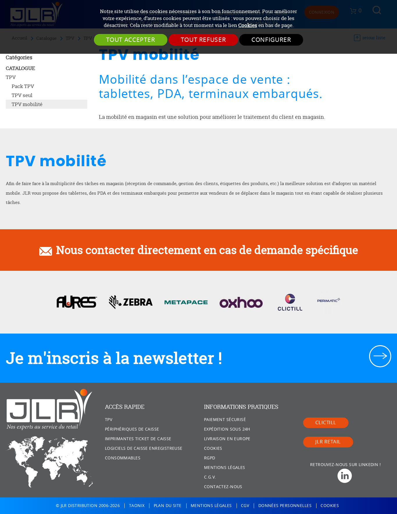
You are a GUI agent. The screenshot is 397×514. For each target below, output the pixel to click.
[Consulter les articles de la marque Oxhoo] (241, 302)
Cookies (247, 25)
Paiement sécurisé (225, 419)
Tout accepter (130, 39)
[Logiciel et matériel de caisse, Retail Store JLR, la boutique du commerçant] (49, 409)
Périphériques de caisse (132, 429)
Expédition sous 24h (227, 429)
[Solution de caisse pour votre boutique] (290, 302)
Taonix (136, 505)
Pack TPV (23, 86)
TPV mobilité (27, 104)
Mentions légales (224, 467)
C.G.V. (210, 477)
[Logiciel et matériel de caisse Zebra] (131, 302)
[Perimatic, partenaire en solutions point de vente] (328, 302)
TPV (11, 77)
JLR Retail (328, 442)
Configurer (271, 39)
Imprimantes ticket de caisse (138, 438)
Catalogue (20, 68)
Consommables (122, 458)
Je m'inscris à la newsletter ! (114, 358)
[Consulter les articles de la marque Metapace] (186, 302)
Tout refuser (203, 39)
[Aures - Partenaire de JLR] (77, 302)
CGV (245, 505)
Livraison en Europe (227, 438)
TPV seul (22, 95)
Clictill (325, 422)
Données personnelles (285, 505)
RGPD (209, 458)
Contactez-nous (223, 486)
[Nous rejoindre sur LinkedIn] (347, 476)
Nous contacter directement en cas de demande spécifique (207, 249)
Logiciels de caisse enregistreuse (144, 448)
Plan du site (168, 505)
